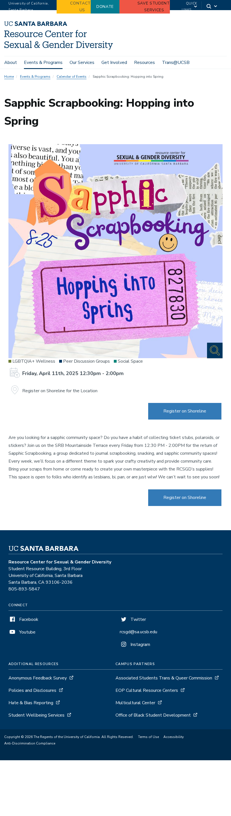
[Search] (212, 7)
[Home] (58, 48)
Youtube (26, 632)
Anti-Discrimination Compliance (29, 743)
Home (9, 76)
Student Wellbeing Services (36, 715)
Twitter (137, 619)
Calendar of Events (71, 76)
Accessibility (173, 737)
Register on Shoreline (184, 411)
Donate (105, 6)
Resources (144, 62)
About (10, 62)
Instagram (139, 644)
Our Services (82, 62)
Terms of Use (148, 737)
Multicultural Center (135, 703)
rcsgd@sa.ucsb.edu (138, 632)
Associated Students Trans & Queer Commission (163, 678)
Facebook (28, 619)
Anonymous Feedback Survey (37, 678)
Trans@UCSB (176, 62)
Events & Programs (43, 62)
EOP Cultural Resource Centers (146, 690)
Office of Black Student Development (153, 715)
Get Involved (114, 62)
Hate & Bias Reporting (31, 703)
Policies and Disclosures (32, 690)
